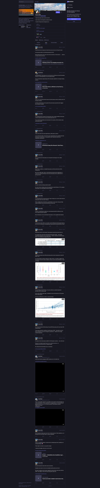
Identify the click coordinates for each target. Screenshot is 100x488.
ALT (63, 424)
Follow (58, 12)
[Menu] (64, 12)
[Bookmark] (57, 67)
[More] (64, 67)
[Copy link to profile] (61, 12)
